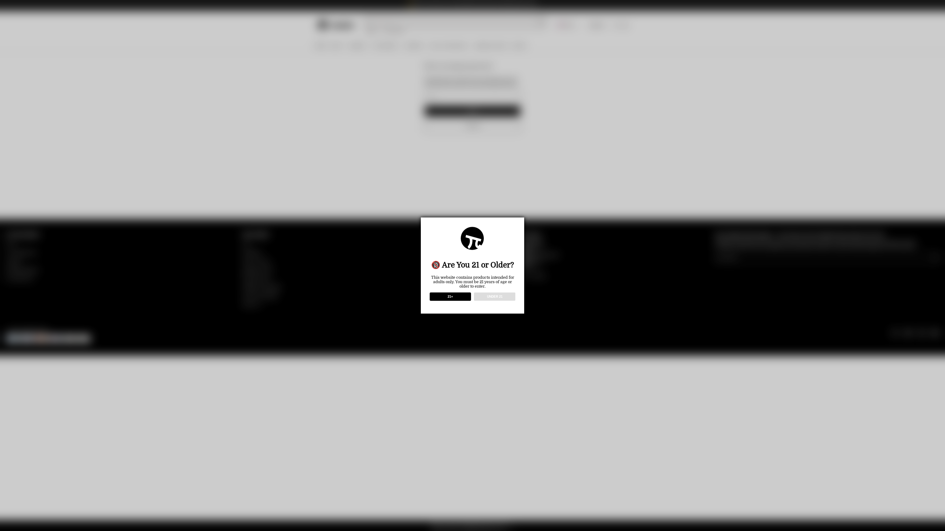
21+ (450, 296)
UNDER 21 (495, 296)
